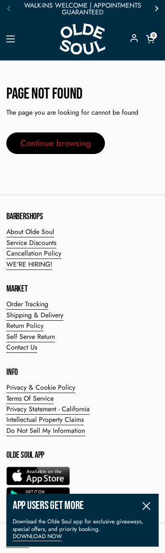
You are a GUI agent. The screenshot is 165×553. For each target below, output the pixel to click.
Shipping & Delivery (34, 315)
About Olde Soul (30, 232)
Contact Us (21, 347)
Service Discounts (31, 243)
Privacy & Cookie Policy (40, 387)
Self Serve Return (30, 336)
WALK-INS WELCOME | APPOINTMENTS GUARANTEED (82, 9)
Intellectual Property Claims (45, 419)
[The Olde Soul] (82, 39)
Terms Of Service (30, 398)
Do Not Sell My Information (45, 430)
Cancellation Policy (33, 253)
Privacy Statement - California (48, 409)
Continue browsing (55, 143)
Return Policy (25, 325)
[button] (150, 38)
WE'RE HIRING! (29, 264)
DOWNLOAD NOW (37, 536)
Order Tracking (27, 304)
